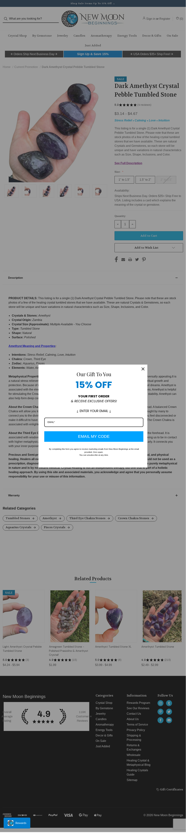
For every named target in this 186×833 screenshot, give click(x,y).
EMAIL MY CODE (94, 436)
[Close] (143, 369)
